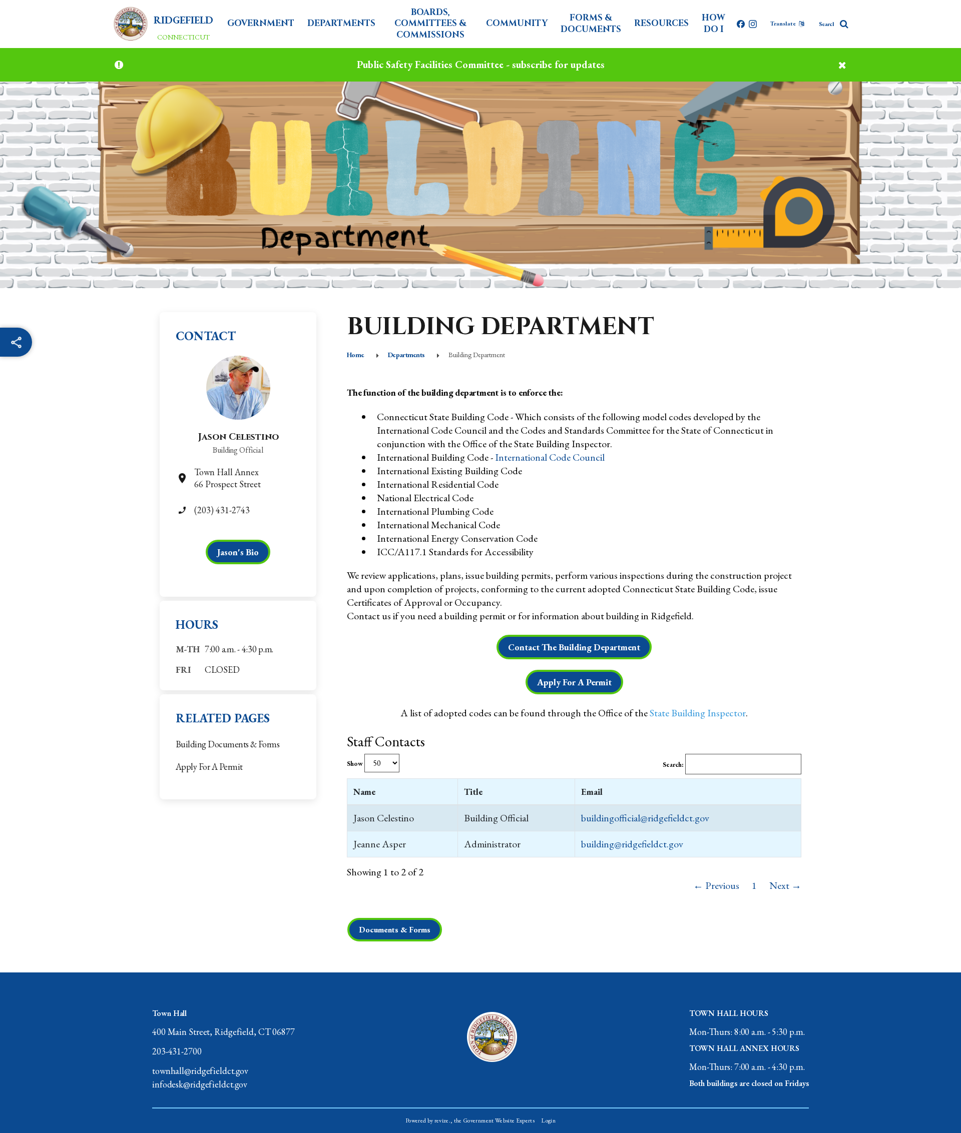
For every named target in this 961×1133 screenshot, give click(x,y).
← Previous (716, 885)
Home (355, 354)
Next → (785, 885)
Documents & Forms (394, 929)
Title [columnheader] (473, 791)
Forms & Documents (591, 23)
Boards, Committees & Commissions (430, 23)
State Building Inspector (698, 712)
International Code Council (550, 457)
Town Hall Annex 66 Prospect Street (227, 478)
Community (517, 23)
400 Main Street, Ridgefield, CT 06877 (223, 1031)
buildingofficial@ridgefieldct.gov (645, 817)
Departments (341, 23)
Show (355, 763)
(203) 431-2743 (222, 510)
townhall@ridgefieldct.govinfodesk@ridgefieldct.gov (200, 1077)
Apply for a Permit (209, 766)
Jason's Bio (238, 552)
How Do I (713, 23)
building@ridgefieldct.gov (632, 843)
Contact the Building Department (574, 647)
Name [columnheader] (364, 791)
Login (548, 1120)
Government (260, 23)
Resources (661, 23)
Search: (674, 764)
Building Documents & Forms (227, 744)
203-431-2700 (177, 1051)
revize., (443, 1120)
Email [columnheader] (592, 791)
